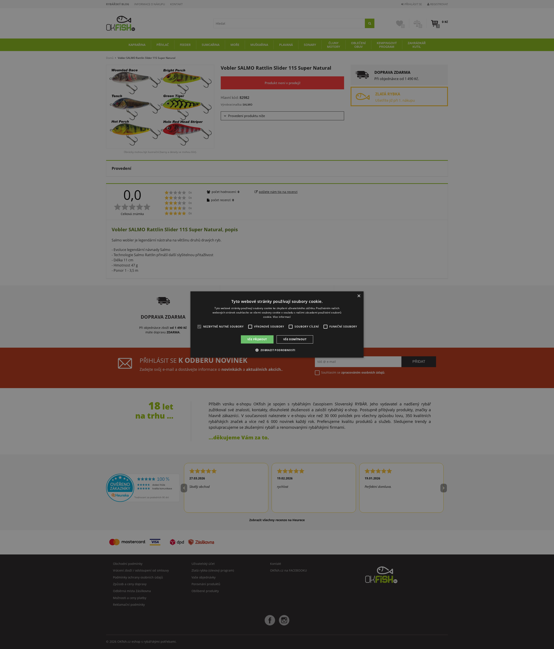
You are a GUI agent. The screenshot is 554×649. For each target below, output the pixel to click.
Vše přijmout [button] (257, 339)
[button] (277, 350)
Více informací (282, 317)
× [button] (358, 296)
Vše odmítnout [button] (294, 339)
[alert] (277, 324)
